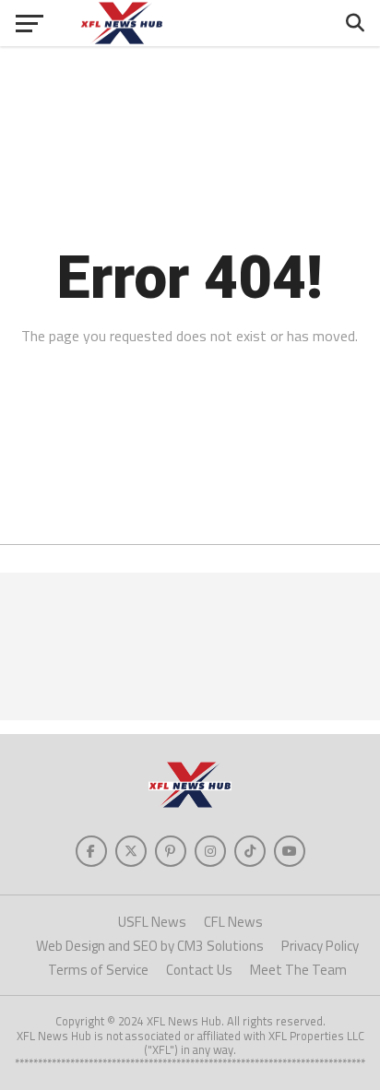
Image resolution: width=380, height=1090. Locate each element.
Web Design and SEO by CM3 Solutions (150, 945)
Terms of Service (98, 969)
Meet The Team (298, 969)
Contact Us (199, 969)
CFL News (233, 921)
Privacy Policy (320, 945)
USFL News (152, 921)
